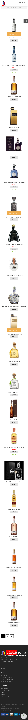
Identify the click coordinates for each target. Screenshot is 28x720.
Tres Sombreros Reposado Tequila (14, 447)
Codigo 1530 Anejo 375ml (14, 595)
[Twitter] (3, 668)
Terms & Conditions (7, 681)
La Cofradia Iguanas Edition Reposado (14, 306)
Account (26, 2)
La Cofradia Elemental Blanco (14, 276)
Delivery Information (7, 679)
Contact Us (4, 688)
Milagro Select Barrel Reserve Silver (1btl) (14, 65)
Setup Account (5, 690)
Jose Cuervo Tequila (14, 509)
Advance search (6, 696)
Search (3, 694)
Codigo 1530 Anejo (14, 622)
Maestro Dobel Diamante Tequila (14, 38)
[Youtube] (4, 668)
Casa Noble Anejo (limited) (14, 155)
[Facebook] (1, 668)
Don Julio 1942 (14, 420)
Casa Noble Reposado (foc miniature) (14, 182)
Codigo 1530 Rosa (14, 537)
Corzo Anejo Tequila (14, 127)
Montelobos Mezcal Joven (14, 217)
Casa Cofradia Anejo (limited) (14, 244)
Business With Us (6, 677)
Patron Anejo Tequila (14, 361)
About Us (4, 675)
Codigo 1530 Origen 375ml (14, 567)
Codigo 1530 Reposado (14, 96)
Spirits (12, 7)
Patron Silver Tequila (14, 392)
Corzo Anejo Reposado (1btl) (14, 334)
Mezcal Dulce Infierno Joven (14, 482)
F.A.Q (2, 692)
